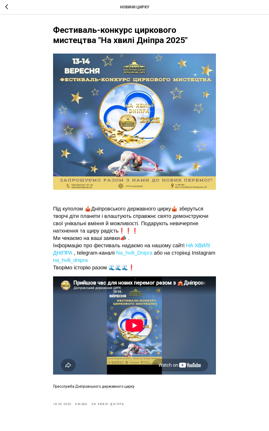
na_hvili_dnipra (70, 260)
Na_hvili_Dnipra (134, 253)
